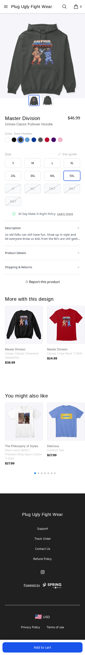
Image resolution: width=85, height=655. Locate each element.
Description (13, 228)
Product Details (15, 253)
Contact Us (42, 548)
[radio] (13, 163)
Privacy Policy (30, 627)
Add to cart (42, 647)
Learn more (65, 214)
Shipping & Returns (18, 267)
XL (71, 163)
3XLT (72, 188)
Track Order (42, 538)
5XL (72, 176)
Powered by (32, 585)
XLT (32, 188)
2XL (13, 176)
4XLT (13, 201)
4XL (52, 176)
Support (42, 528)
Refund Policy (42, 559)
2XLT (52, 188)
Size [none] (8, 154)
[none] (67, 154)
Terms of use (55, 627)
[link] (24, 325)
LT (13, 188)
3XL (32, 176)
